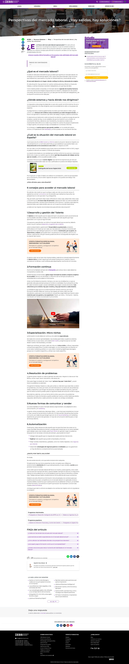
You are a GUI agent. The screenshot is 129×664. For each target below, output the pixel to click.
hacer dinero (54, 431)
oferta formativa (37, 485)
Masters (67, 637)
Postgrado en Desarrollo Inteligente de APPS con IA (44, 515)
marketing (41, 408)
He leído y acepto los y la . (96, 81)
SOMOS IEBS (91, 6)
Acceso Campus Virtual (45, 648)
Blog (49, 39)
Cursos (67, 642)
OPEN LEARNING (73, 6)
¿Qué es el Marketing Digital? (37, 598)
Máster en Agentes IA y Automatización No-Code (77, 515)
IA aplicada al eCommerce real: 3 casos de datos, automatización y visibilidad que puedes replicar (96, 58)
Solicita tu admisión (95, 640)
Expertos (68, 640)
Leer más (55, 567)
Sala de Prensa (43, 642)
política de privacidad (91, 81)
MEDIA (55, 6)
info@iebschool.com (22, 638)
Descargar (71, 168)
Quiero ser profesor (44, 651)
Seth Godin (55, 341)
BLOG (19, 6)
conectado (43, 613)
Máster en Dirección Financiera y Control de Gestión (45, 522)
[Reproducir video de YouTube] (53, 313)
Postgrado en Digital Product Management (76, 522)
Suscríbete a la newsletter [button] (46, 655)
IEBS (29, 39)
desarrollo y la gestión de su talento (52, 224)
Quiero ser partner (95, 644)
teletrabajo (47, 129)
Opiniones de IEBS (44, 646)
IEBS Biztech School (45, 637)
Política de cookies (98, 657)
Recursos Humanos (40, 39)
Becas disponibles (95, 642)
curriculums (42, 194)
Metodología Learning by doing (47, 640)
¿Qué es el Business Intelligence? (65, 584)
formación (52, 270)
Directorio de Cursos (70, 648)
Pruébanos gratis (117, 1)
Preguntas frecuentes (45, 644)
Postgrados (68, 639)
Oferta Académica (105, 1)
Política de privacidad (109, 657)
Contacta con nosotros (96, 639)
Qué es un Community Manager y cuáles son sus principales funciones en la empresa (40, 582)
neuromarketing (63, 415)
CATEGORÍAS (37, 6)
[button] (53, 533)
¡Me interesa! (35, 250)
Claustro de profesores (45, 639)
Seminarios (68, 644)
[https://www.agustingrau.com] (46, 563)
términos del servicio (100, 80)
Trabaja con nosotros (45, 650)
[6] (22, 51)
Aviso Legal (91, 657)
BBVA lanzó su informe (47, 142)
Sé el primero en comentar (40, 558)
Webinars (68, 646)
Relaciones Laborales (64, 14)
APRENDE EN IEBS (109, 6)
